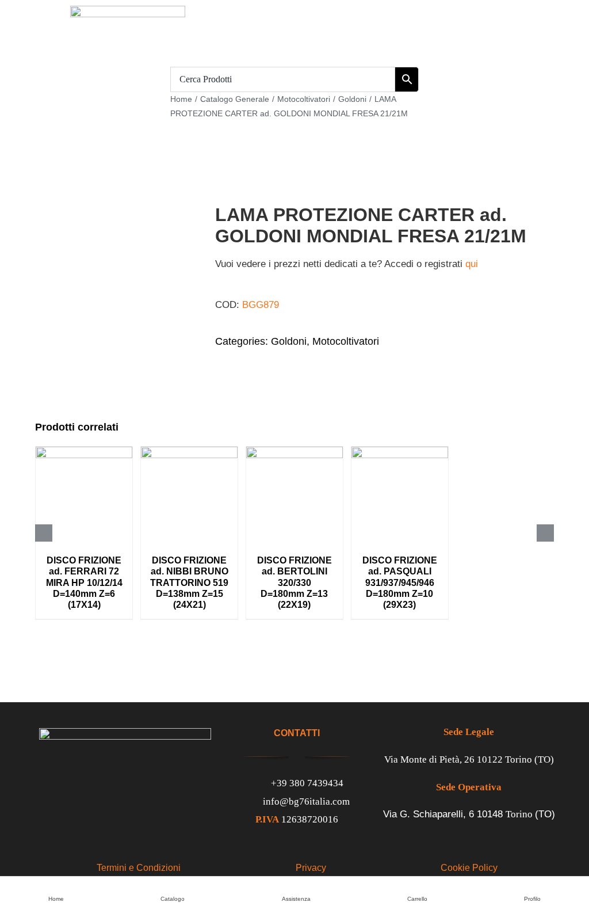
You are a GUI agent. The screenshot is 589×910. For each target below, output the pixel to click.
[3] (114, 269)
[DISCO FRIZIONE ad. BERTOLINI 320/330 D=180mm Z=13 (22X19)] (294, 452)
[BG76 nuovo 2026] (127, 10)
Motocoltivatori (345, 341)
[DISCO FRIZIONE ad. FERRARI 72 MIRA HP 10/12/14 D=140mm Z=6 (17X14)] (84, 452)
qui (471, 263)
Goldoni (289, 341)
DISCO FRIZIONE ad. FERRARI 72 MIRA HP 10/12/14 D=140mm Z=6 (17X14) (84, 582)
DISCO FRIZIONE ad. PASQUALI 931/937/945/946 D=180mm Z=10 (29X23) (399, 582)
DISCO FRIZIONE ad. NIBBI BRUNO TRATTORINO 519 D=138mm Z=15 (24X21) (189, 582)
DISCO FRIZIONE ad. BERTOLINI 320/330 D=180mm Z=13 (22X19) (294, 582)
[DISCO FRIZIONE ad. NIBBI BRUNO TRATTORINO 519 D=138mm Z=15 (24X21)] (189, 452)
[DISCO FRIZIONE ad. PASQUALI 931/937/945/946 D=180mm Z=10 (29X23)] (399, 452)
